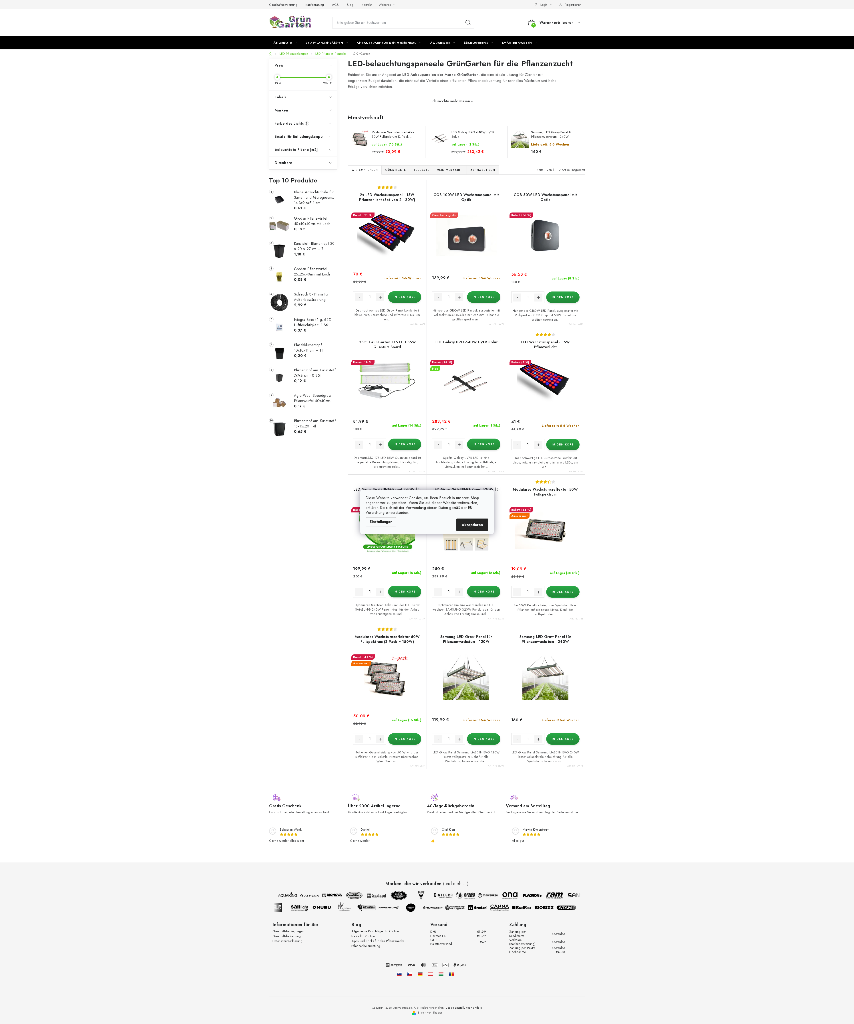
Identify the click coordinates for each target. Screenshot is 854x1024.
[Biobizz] (552, 907)
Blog (350, 4)
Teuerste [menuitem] (421, 170)
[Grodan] (485, 907)
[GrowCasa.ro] (451, 973)
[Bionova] (324, 895)
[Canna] (507, 907)
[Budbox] (529, 907)
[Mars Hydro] (396, 907)
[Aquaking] (280, 895)
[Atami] (574, 907)
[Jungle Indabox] (418, 907)
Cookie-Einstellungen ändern (464, 1008)
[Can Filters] (346, 895)
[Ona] (502, 895)
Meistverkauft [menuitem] (450, 170)
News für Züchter (363, 936)
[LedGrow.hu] (441, 973)
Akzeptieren (472, 524)
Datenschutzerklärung (287, 941)
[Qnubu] (329, 907)
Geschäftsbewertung (283, 4)
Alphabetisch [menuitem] (482, 170)
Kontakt (367, 4)
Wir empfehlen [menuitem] (365, 170)
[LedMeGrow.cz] (409, 973)
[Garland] (369, 895)
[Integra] (435, 895)
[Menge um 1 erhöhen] (380, 297)
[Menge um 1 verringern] (359, 297)
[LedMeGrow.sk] (399, 973)
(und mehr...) (456, 883)
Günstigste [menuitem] (395, 170)
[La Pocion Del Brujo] (458, 895)
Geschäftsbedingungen (288, 931)
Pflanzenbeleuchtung (365, 945)
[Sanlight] (307, 907)
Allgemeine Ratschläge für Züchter (375, 931)
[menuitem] (285, 42)
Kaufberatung (315, 4)
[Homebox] (440, 907)
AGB (335, 4)
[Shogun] (285, 907)
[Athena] (302, 895)
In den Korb (405, 297)
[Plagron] (524, 895)
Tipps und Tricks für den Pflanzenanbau (378, 941)
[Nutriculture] (374, 907)
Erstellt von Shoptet (430, 1013)
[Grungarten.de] (420, 973)
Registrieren (573, 4)
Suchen (468, 22)
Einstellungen (381, 521)
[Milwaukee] (480, 895)
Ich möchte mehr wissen (450, 101)
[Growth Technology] (391, 895)
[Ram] (547, 895)
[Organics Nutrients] (351, 907)
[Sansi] (569, 895)
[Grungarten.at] (430, 973)
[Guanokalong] (463, 907)
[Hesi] (413, 895)
